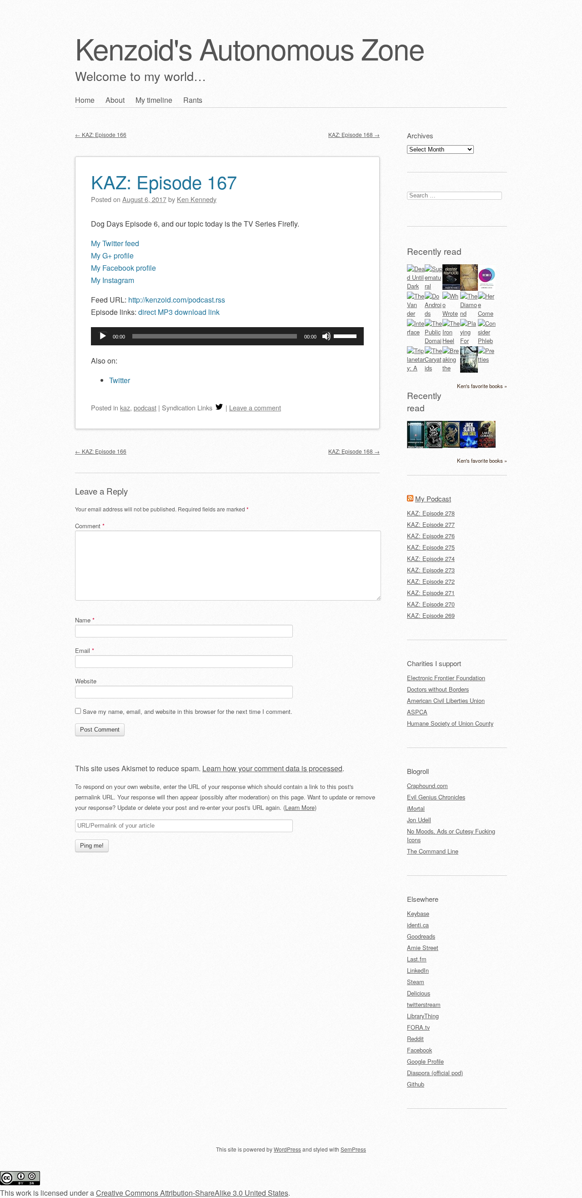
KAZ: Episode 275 (431, 547)
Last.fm (416, 959)
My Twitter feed (115, 243)
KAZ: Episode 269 (431, 615)
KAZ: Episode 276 (431, 535)
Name (85, 620)
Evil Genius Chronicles (436, 797)
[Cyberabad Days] (469, 370)
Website (85, 681)
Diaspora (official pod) (435, 1072)
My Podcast (433, 498)
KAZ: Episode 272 (431, 581)
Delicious (418, 993)
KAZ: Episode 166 (100, 134)
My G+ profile (112, 255)
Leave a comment (255, 407)
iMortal (416, 808)
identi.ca (418, 924)
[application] (227, 336)
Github (415, 1084)
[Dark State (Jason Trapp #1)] (469, 447)
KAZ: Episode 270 (431, 604)
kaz (125, 407)
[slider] (346, 335)
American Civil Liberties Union (446, 700)
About (115, 100)
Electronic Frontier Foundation (446, 677)
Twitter (119, 380)
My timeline (153, 100)
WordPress (287, 1149)
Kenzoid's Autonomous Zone (249, 48)
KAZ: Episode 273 (431, 570)
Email (84, 650)
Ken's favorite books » (482, 385)
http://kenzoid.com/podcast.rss (176, 299)
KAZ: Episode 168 (354, 134)
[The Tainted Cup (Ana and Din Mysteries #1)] (451, 445)
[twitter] (219, 407)
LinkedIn (418, 970)
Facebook (419, 1050)
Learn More (300, 807)
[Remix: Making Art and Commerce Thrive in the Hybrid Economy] (487, 288)
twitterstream (424, 1004)
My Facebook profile (123, 268)
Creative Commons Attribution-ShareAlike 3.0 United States (192, 1193)
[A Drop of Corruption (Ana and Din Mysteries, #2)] (433, 445)
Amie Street (422, 947)
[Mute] (326, 336)
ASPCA (417, 712)
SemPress (353, 1149)
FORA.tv (418, 1027)
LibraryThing (423, 1015)
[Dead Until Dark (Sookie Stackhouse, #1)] (416, 286)
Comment (90, 525)
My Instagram (112, 280)
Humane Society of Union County (450, 723)
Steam (415, 981)
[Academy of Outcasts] (487, 445)
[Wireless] (469, 288)
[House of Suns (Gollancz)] (451, 287)
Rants (192, 100)
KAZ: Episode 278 (431, 513)
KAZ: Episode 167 (164, 181)
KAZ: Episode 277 (431, 524)
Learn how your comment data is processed (272, 768)
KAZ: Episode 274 (431, 558)
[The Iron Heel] (451, 340)
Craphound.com (427, 785)
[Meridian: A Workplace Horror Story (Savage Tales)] (416, 447)
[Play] (102, 336)
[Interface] (416, 332)
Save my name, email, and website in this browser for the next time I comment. (187, 711)
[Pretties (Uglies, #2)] (487, 359)
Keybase (418, 913)
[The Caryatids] (433, 368)
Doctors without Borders (438, 689)
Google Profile (425, 1061)
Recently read (434, 251)
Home (85, 100)
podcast (145, 407)
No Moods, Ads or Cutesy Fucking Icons (451, 835)
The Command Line (432, 851)
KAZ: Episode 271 (431, 592)
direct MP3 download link (179, 312)
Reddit (415, 1038)
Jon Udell (419, 819)
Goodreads (421, 936)
